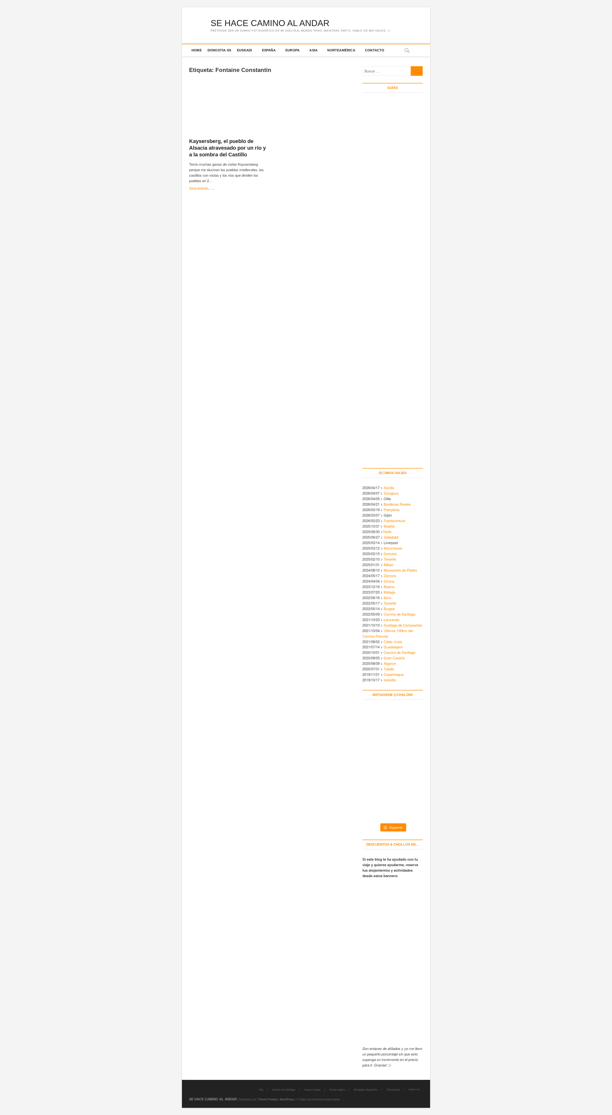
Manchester (393, 548)
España (269, 50)
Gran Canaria (394, 657)
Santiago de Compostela (403, 625)
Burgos (389, 608)
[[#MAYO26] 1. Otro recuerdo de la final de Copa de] (411, 728)
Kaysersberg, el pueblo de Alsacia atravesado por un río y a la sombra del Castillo (227, 148)
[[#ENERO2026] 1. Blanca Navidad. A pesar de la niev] (374, 801)
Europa (292, 50)
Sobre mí (414, 1089)
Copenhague (394, 674)
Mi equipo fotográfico (366, 1089)
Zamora (390, 575)
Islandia (390, 679)
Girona (389, 581)
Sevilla (389, 487)
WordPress (287, 1099)
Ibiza (387, 597)
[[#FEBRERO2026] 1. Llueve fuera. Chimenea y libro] (411, 764)
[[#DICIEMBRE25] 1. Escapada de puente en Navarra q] (392, 801)
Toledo (389, 668)
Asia (313, 50)
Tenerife (390, 559)
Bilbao (388, 564)
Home (196, 50)
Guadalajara (393, 646)
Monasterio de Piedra (400, 570)
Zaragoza (391, 493)
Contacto (374, 50)
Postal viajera (337, 1089)
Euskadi (244, 50)
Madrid (389, 526)
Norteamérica (341, 50)
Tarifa (387, 531)
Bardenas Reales (397, 504)
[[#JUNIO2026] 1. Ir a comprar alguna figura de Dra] (392, 728)
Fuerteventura (394, 520)
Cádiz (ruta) (393, 641)
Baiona (389, 586)
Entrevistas (393, 1089)
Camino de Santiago (399, 614)
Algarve (390, 663)
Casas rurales (312, 1089)
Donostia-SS (219, 50)
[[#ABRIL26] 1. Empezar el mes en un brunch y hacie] (374, 764)
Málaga (389, 592)
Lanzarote (391, 619)
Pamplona (391, 509)
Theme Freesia (268, 1099)
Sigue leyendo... (208, 188)
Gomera (390, 553)
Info (261, 1089)
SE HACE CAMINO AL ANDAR (270, 23)
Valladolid (391, 537)
